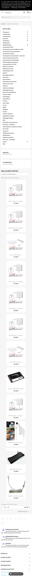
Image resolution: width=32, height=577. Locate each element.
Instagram (24, 519)
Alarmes (5, 86)
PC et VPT (6, 129)
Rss (11, 519)
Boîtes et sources (8, 69)
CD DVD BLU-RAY (8, 71)
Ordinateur (6, 41)
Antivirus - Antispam (9, 139)
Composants (7, 36)
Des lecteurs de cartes (9, 81)
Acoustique (6, 96)
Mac (4, 144)
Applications (6, 135)
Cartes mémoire (8, 114)
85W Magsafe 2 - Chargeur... (16, 415)
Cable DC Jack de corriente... (16, 496)
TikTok (2, 523)
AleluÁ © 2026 (5, 572)
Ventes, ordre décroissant (16, 174)
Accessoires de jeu (8, 53)
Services (5, 38)
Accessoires (6, 34)
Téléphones (6, 43)
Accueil (7, 28)
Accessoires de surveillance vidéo (13, 49)
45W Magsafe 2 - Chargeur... (16, 335)
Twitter (7, 519)
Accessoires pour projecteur (11, 51)
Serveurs (5, 131)
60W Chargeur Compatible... (16, 201)
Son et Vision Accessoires (10, 58)
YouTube (15, 519)
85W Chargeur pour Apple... (16, 228)
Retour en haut (23, 512)
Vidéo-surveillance (8, 88)
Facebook (2, 519)
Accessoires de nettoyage (11, 60)
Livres (4, 105)
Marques (6, 152)
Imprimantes (6, 79)
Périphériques (7, 45)
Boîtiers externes (8, 66)
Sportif (5, 73)
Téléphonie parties (8, 133)
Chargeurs (6, 32)
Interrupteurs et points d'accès (12, 127)
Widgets (5, 109)
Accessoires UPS (8, 47)
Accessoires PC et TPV (9, 64)
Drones (5, 101)
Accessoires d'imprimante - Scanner (14, 56)
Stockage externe (8, 75)
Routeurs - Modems (9, 124)
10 (8, 507)
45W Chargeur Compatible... (16, 281)
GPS (4, 120)
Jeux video (6, 103)
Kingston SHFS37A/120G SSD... (16, 389)
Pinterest (19, 519)
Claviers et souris (8, 84)
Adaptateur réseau (8, 116)
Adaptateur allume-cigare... (16, 442)
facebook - (4, 575)
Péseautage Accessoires (10, 62)
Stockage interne (8, 90)
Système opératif (8, 137)
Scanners (6, 77)
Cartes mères (7, 94)
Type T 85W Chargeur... (16, 362)
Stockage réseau (8, 118)
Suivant (27, 507)
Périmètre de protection (10, 122)
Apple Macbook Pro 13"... (16, 469)
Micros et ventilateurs (9, 92)
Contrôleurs (6, 99)
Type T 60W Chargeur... (16, 255)
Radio (4, 107)
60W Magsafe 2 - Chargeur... (16, 308)
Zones (5, 142)
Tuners (5, 111)
